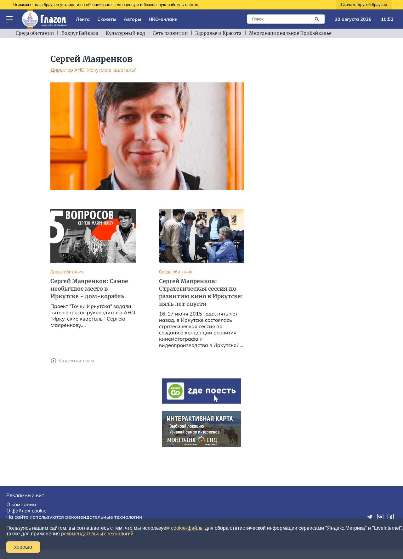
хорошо (23, 547)
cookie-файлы (187, 528)
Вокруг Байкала (79, 33)
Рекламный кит (25, 495)
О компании (21, 504)
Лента (83, 19)
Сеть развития (170, 33)
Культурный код (125, 33)
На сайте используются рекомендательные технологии (74, 517)
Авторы (132, 19)
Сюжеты (106, 19)
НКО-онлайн (163, 19)
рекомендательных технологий (97, 533)
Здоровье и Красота (218, 33)
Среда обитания (35, 33)
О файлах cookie (26, 510)
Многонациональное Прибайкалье (290, 33)
